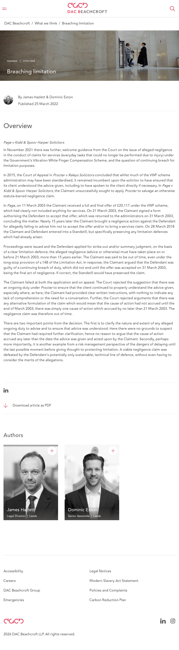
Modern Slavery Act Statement (114, 580)
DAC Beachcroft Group (21, 590)
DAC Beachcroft (17, 23)
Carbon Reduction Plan (108, 600)
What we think (46, 23)
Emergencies (13, 600)
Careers (9, 580)
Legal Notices (100, 571)
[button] (172, 9)
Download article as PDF (32, 405)
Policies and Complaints (108, 590)
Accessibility (13, 571)
